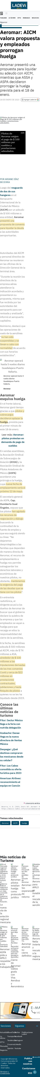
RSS (30, 1073)
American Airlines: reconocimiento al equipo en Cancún (10, 782)
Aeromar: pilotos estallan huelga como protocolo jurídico (16, 888)
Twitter (17, 1032)
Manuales (26, 18)
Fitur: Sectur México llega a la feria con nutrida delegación (11, 724)
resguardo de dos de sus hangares (11, 191)
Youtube (17, 1048)
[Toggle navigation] (6, 13)
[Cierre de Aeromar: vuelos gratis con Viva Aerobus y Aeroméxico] (14, 942)
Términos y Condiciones (5, 1073)
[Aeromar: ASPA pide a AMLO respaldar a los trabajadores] (4, 936)
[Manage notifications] (35, 1072)
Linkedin (17, 1044)
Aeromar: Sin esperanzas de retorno (28, 890)
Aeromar (5, 823)
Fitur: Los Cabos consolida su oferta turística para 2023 (10, 769)
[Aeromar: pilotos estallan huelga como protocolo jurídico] (14, 870)
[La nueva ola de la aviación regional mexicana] (4, 883)
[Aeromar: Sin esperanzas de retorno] (25, 873)
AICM (15, 823)
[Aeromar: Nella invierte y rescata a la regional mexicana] (36, 931)
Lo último (12, 18)
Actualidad (4, 1032)
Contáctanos (28, 1068)
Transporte (11, 1036)
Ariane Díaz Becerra (9, 180)
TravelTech (11, 1032)
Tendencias (11, 1040)
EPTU (19, 18)
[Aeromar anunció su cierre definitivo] (25, 934)
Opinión (10, 1048)
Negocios (35, 18)
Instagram (18, 1040)
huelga (24, 823)
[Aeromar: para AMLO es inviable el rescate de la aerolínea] (36, 871)
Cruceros (11, 1044)
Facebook (18, 1036)
